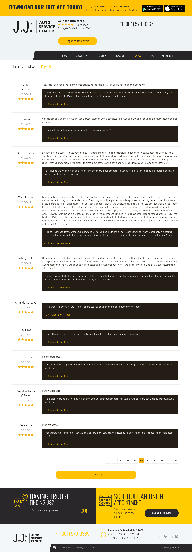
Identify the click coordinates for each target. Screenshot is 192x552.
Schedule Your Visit (80, 41)
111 (175, 460)
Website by (170, 547)
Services (100, 56)
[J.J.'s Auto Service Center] (34, 26)
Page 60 (46, 67)
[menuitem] (64, 55)
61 (148, 460)
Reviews (137, 56)
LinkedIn (171, 536)
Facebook (160, 536)
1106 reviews (81, 24)
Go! (83, 511)
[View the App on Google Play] (152, 8)
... (115, 460)
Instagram (177, 536)
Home (64, 56)
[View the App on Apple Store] (174, 8)
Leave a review (96, 475)
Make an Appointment (161, 513)
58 (128, 460)
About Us (80, 56)
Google (165, 536)
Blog (151, 56)
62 (155, 460)
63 (162, 460)
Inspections (120, 56)
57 (121, 460)
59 (135, 460)
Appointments (168, 56)
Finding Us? (51, 500)
